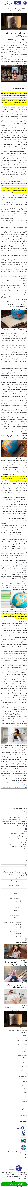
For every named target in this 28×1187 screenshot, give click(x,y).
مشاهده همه (14, 1181)
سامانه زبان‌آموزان (7, 2)
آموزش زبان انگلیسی (21, 773)
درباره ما (25, 1081)
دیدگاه (25, 848)
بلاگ (26, 1073)
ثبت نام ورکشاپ (23, 1070)
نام (26, 860)
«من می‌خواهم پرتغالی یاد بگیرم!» (11, 787)
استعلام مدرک (24, 1066)
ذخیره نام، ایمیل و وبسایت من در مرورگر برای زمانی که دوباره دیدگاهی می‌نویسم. (15, 872)
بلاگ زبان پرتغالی (7, 8)
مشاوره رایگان (18, 2)
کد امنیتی (23, 875)
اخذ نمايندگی (24, 1062)
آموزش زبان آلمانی (22, 1044)
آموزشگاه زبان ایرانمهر (21, 764)
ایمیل (25, 865)
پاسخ (26, 827)
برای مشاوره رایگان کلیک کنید (13, 1184)
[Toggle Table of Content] (26, 86)
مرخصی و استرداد (23, 1084)
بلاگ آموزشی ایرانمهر (18, 8)
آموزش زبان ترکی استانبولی (20, 1051)
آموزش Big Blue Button (21, 1096)
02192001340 (23, 1101)
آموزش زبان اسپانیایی (22, 1055)
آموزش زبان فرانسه (22, 1047)
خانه (26, 8)
